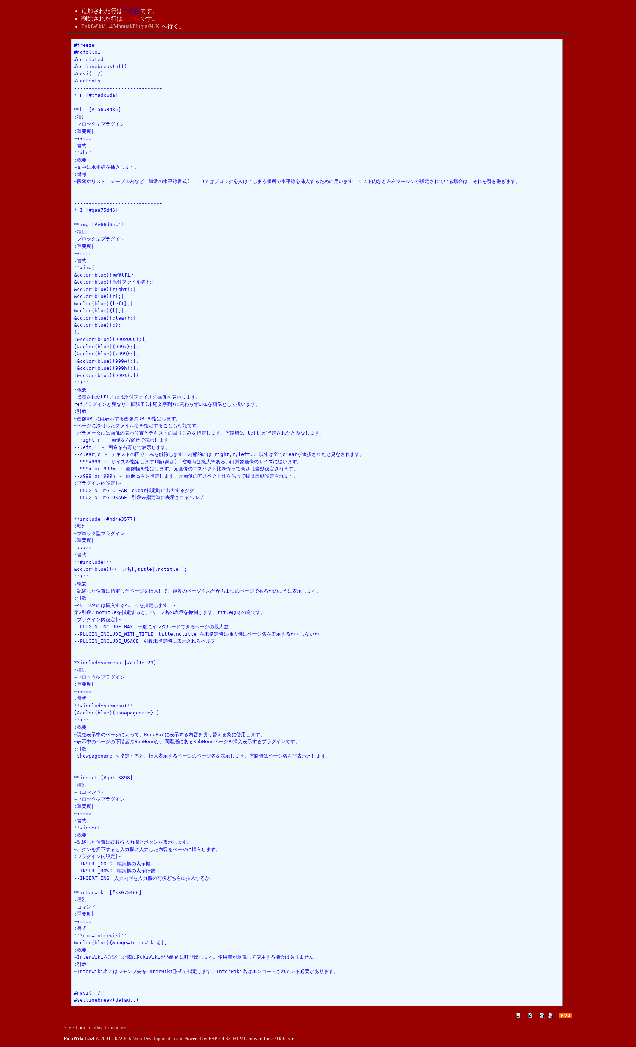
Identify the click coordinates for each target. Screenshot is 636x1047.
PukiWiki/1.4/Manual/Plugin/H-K (120, 26)
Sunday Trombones (107, 1027)
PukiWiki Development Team (153, 1038)
